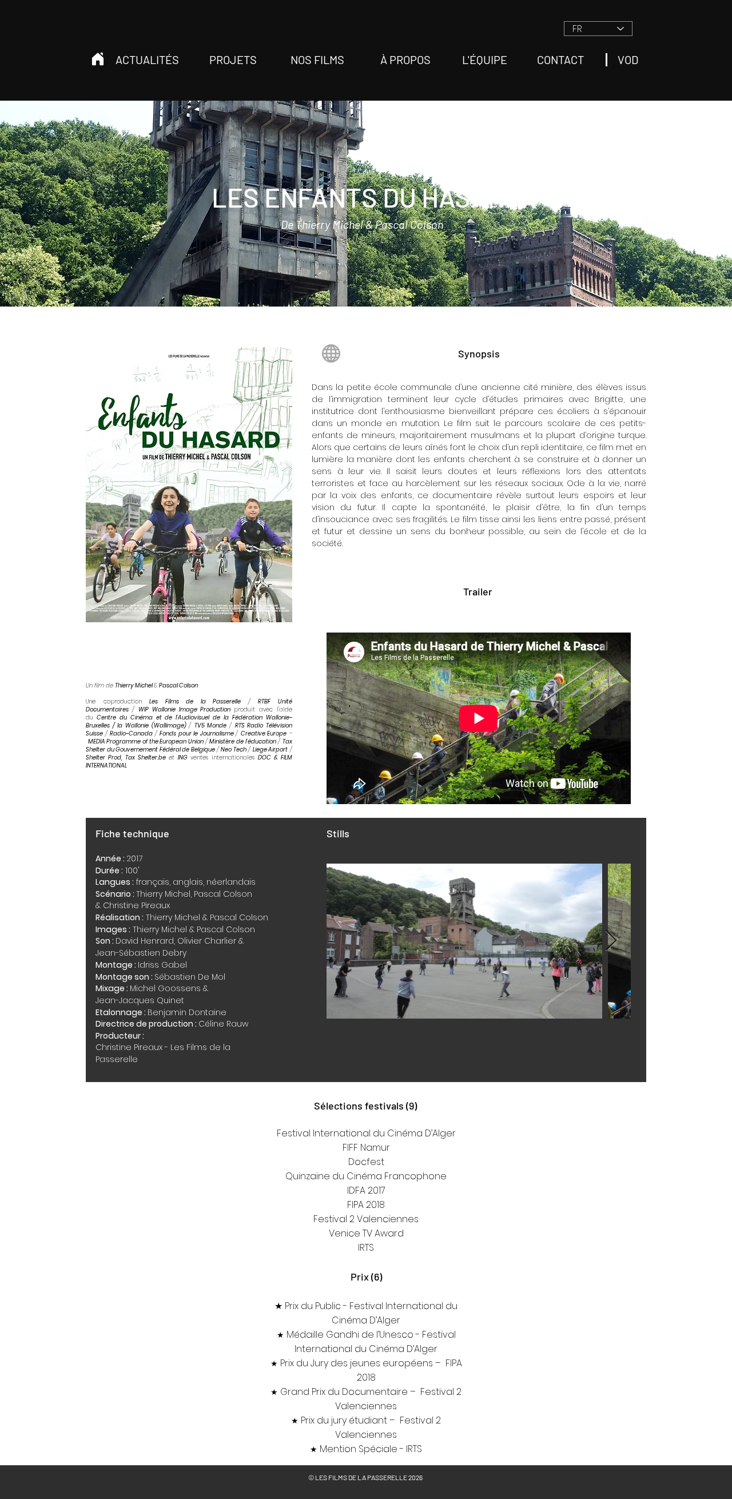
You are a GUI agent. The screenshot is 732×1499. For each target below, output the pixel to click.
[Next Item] (611, 941)
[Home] (97, 58)
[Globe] (331, 353)
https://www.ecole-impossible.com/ (355, 323)
